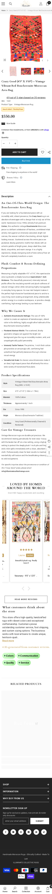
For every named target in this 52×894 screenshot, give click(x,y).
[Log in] (40, 3)
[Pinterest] (21, 832)
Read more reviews (26, 599)
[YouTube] (36, 832)
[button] (24, 588)
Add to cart (19, 152)
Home (3, 10)
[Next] (47, 60)
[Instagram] (13, 832)
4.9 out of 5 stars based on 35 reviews (25, 97)
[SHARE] (48, 152)
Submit (40, 821)
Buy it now (26, 161)
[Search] (10, 4)
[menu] (3, 4)
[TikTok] (28, 832)
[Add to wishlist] (42, 152)
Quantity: (5, 138)
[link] (26, 762)
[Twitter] (44, 832)
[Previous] (42, 60)
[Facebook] (5, 832)
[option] (26, 38)
